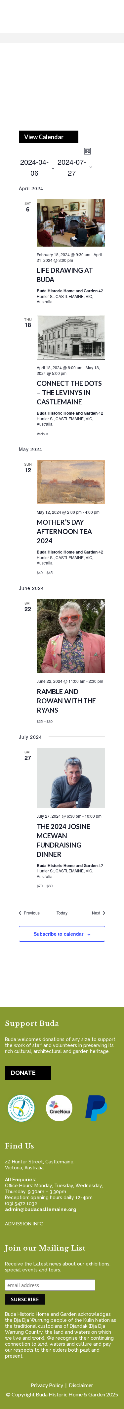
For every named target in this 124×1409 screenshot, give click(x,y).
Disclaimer (81, 1385)
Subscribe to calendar (58, 933)
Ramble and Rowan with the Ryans (66, 700)
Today (62, 912)
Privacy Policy (47, 1385)
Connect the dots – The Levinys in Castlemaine (69, 392)
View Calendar (43, 137)
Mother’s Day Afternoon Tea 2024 (64, 531)
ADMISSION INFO (24, 1223)
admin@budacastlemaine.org (40, 1209)
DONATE (23, 1072)
